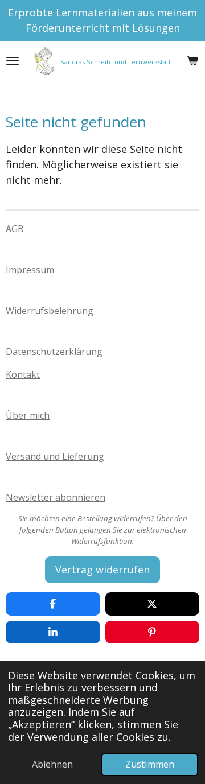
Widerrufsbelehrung (49, 310)
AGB (15, 228)
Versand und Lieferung (55, 456)
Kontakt (23, 374)
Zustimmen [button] (149, 764)
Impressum (30, 269)
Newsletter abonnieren (55, 497)
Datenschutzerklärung (54, 351)
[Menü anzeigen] (12, 61)
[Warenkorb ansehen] (192, 61)
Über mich (28, 415)
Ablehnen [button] (52, 764)
